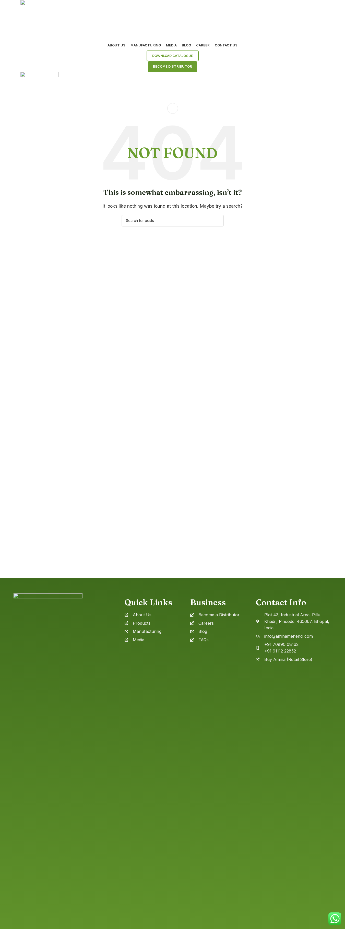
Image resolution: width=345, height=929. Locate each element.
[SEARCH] (218, 221)
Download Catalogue (172, 56)
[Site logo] (44, 19)
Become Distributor (172, 66)
